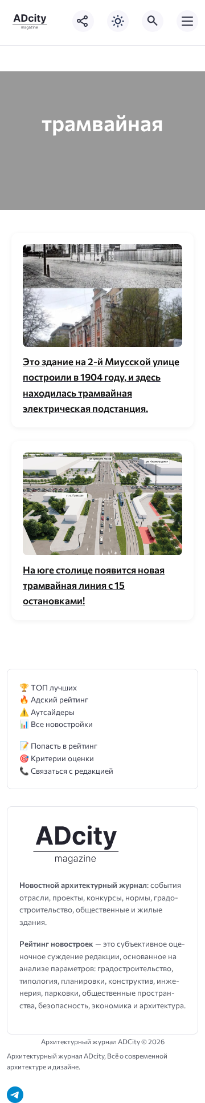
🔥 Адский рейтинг (53, 699)
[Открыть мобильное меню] (187, 21)
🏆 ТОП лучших (48, 687)
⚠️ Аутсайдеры (47, 712)
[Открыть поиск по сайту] (152, 21)
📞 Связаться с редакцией (66, 770)
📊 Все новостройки (56, 724)
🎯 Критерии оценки (56, 758)
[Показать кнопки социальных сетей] (83, 21)
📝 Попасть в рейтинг (58, 745)
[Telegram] (15, 1094)
